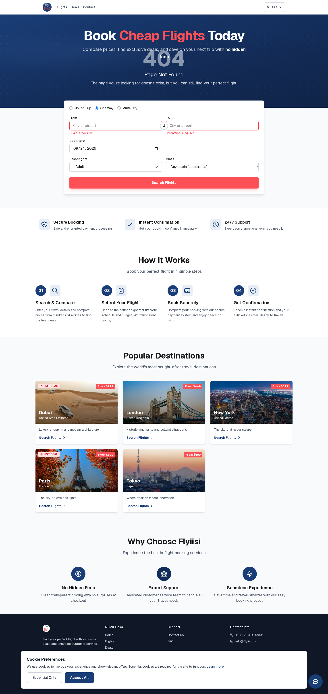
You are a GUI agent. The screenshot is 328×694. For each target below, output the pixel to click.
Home (109, 635)
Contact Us (176, 635)
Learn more (215, 667)
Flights (62, 7)
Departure (77, 141)
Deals (75, 7)
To (168, 118)
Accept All (79, 677)
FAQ (171, 641)
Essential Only (44, 677)
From (73, 118)
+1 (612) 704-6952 (249, 635)
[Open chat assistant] (315, 681)
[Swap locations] (164, 126)
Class (170, 159)
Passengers (78, 159)
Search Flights (164, 182)
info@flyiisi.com (246, 641)
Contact (89, 7)
